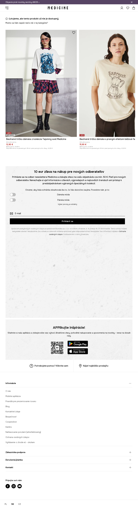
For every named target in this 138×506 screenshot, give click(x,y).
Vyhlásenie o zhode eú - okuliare (20, 442)
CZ (19, 504)
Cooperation (11, 422)
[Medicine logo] (58, 7)
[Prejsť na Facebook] (8, 486)
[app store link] (78, 351)
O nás (8, 391)
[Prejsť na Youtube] (19, 486)
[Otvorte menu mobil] (8, 8)
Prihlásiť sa (67, 221)
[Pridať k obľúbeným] (74, 32)
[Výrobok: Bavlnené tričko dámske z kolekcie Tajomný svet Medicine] (41, 83)
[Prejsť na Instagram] (13, 486)
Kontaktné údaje (13, 411)
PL (6, 504)
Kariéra (9, 427)
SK (12, 504)
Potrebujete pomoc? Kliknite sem (51, 365)
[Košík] (133, 8)
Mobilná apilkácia (13, 396)
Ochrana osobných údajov (17, 437)
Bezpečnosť (11, 417)
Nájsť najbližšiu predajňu (95, 365)
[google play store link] (78, 344)
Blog (8, 406)
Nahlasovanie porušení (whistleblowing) (23, 432)
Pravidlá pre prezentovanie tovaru (21, 401)
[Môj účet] (122, 8)
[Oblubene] (128, 8)
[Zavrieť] (132, 2)
